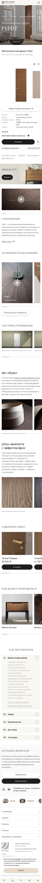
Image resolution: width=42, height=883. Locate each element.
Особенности (16, 41)
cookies (18, 859)
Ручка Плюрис (10, 558)
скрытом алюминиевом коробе (27, 378)
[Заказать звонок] (38, 141)
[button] (29, 334)
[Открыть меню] (38, 2)
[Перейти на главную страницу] (8, 2)
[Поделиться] (34, 64)
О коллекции (6, 41)
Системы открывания (29, 41)
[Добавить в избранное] (38, 64)
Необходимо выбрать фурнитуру (13, 135)
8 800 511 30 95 (20, 846)
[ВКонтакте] (3, 789)
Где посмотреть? (34, 148)
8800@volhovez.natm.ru (24, 851)
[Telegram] (8, 789)
